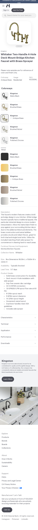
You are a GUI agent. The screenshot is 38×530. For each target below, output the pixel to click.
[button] (3, 5)
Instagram (6, 519)
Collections (6, 448)
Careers (5, 466)
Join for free (18, 10)
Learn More (7, 379)
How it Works (7, 459)
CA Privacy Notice (9, 484)
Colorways (6, 88)
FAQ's (4, 477)
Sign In (6, 10)
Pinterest (15, 519)
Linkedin (24, 519)
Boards (4, 444)
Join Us (7, 510)
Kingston (4, 51)
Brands (4, 441)
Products (5, 437)
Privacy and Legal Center (11, 481)
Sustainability (7, 462)
